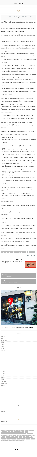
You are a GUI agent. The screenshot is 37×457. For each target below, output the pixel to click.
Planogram (3, 371)
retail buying (8, 438)
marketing (25, 435)
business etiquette (11, 430)
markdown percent (19, 435)
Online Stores (3, 367)
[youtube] (20, 1)
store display (23, 438)
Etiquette (2, 346)
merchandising (33, 435)
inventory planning (30, 433)
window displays (21, 440)
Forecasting (3, 350)
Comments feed (3, 411)
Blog (7, 16)
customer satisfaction (31, 430)
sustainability (33, 438)
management (3, 435)
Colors (2, 344)
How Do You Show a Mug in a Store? (18, 262)
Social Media (3, 377)
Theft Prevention (4, 383)
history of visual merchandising (6, 433)
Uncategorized (3, 391)
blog (7, 430)
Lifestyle (2, 356)
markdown (7, 435)
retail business (4, 438)
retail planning (14, 438)
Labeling (2, 354)
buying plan (19, 430)
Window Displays (4, 400)
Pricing (2, 375)
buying (16, 430)
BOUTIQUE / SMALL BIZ (4, 340)
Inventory (3, 352)
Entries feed (3, 410)
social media (18, 438)
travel (4, 440)
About (30, 327)
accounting (3, 430)
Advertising (3, 336)
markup (28, 435)
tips (2, 440)
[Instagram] (19, 1)
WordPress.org (3, 413)
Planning (2, 369)
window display (16, 440)
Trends (2, 389)
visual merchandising (10, 440)
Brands (2, 342)
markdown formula (13, 435)
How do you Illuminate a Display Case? (6, 262)
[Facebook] (17, 1)
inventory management (23, 433)
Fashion (11, 16)
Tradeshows (3, 385)
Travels (2, 387)
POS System (3, 373)
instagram (13, 433)
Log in (2, 408)
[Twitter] (16, 1)
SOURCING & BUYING (4, 379)
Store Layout (30, 268)
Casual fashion (24, 430)
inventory (17, 433)
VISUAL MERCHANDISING (26, 16)
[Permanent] (30, 267)
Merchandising (17, 16)
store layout (28, 438)
